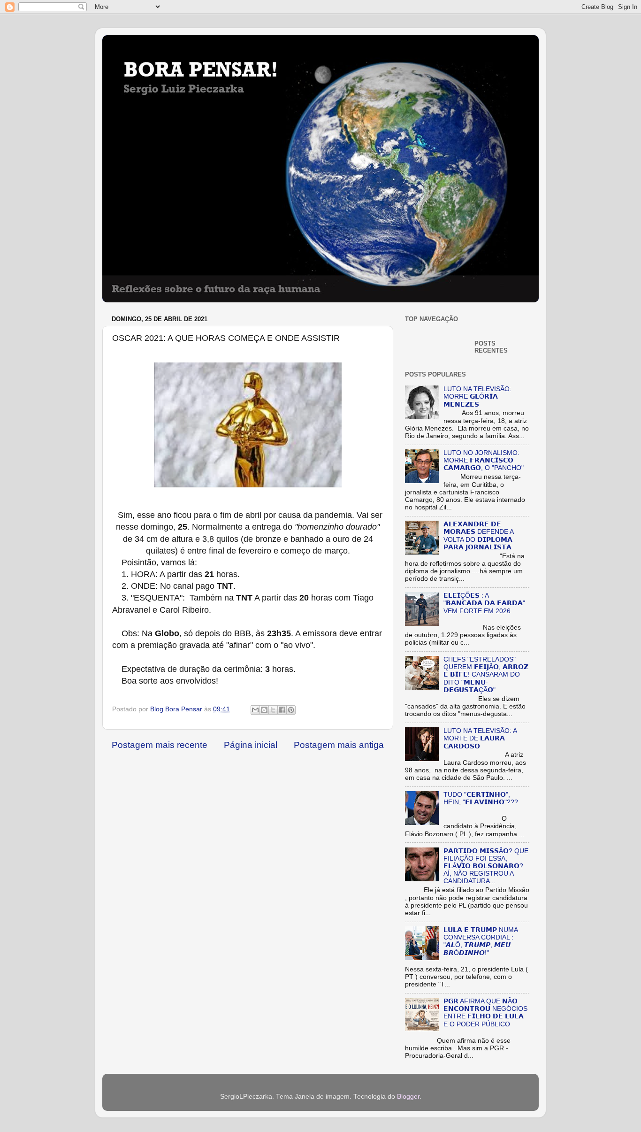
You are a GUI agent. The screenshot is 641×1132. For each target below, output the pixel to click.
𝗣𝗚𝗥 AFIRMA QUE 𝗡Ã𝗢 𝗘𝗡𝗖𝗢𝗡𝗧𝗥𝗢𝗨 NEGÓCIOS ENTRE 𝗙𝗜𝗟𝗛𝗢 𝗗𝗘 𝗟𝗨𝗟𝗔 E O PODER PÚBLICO (485, 1013)
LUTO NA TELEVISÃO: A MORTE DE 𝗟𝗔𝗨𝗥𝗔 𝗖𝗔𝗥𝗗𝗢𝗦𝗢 (480, 738)
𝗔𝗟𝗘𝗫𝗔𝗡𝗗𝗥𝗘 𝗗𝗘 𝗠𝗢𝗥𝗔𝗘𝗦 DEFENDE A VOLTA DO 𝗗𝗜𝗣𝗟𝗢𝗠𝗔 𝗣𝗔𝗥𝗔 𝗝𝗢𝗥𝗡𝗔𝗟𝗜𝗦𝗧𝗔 (478, 536)
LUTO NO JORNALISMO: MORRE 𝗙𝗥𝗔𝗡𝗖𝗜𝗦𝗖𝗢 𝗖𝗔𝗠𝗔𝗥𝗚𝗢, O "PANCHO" (483, 460)
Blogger (408, 1096)
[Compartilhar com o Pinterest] (291, 710)
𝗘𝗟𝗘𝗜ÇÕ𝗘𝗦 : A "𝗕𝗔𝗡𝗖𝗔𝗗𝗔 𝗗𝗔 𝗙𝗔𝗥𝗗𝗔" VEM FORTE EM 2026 (484, 603)
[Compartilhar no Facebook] (282, 710)
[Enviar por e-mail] (255, 710)
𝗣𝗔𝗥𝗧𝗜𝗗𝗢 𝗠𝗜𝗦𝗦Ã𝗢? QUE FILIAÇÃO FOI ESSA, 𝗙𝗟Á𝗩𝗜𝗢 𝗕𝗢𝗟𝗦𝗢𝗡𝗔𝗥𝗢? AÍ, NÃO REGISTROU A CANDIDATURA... (485, 866)
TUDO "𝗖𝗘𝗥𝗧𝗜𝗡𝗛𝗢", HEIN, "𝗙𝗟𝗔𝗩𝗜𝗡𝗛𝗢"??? (480, 798)
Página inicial (250, 745)
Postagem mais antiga (339, 745)
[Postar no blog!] (264, 710)
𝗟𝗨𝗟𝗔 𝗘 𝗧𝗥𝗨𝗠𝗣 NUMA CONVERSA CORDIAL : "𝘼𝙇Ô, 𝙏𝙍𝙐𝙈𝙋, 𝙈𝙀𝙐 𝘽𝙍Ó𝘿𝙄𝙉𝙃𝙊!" (480, 941)
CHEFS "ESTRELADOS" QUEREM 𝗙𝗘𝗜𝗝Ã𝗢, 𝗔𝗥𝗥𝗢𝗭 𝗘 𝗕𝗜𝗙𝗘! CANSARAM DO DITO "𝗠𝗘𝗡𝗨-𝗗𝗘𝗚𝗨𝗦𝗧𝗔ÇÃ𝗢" (485, 674)
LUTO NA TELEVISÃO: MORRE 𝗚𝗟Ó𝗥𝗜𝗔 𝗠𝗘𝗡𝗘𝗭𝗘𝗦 (477, 396)
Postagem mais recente (159, 745)
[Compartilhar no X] (273, 710)
